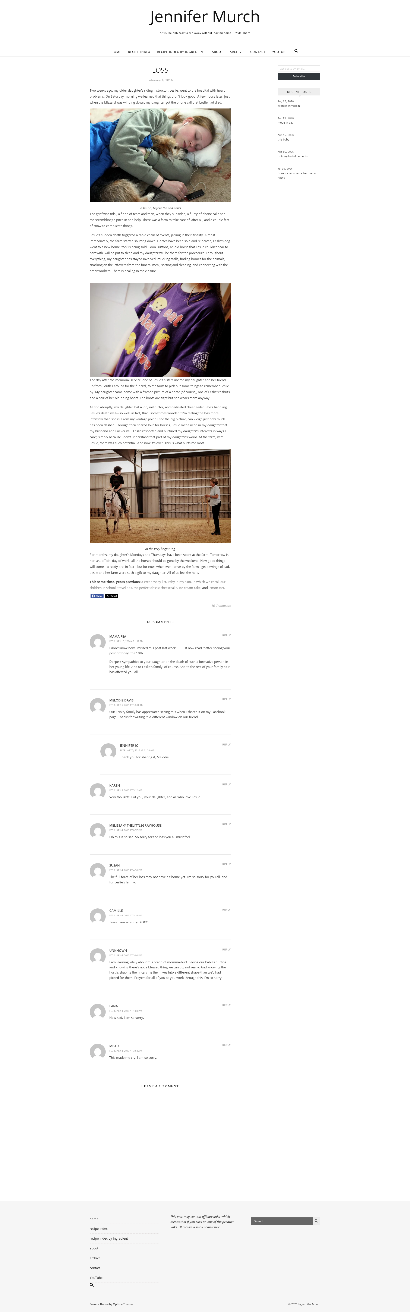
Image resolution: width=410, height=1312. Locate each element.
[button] (295, 52)
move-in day (285, 122)
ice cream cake (190, 588)
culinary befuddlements (293, 156)
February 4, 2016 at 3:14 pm (125, 915)
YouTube (279, 52)
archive (236, 52)
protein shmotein (289, 106)
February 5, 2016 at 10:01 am (126, 705)
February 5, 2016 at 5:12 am (125, 790)
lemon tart (216, 588)
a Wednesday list (153, 582)
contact (257, 52)
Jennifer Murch (205, 16)
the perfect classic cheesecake (155, 588)
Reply (226, 635)
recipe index (139, 52)
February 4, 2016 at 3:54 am (125, 1050)
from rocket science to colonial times (297, 175)
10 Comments (221, 605)
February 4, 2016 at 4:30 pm (125, 870)
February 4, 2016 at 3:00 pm (125, 955)
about (217, 52)
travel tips (124, 588)
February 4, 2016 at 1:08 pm (125, 1010)
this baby (283, 139)
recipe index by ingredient (181, 52)
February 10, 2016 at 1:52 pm (126, 641)
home (116, 52)
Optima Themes (123, 1304)
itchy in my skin (179, 582)
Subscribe (299, 76)
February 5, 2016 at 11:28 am (137, 750)
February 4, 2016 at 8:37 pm (125, 830)
